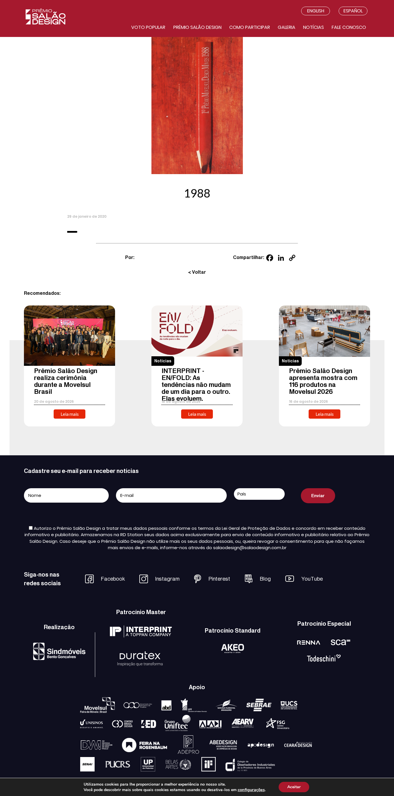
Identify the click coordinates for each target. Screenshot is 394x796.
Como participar (249, 27)
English (315, 11)
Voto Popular (148, 27)
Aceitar (294, 787)
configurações (251, 789)
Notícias (313, 27)
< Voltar (197, 272)
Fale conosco (349, 27)
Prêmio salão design (197, 27)
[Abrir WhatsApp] (379, 781)
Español (353, 11)
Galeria (286, 27)
